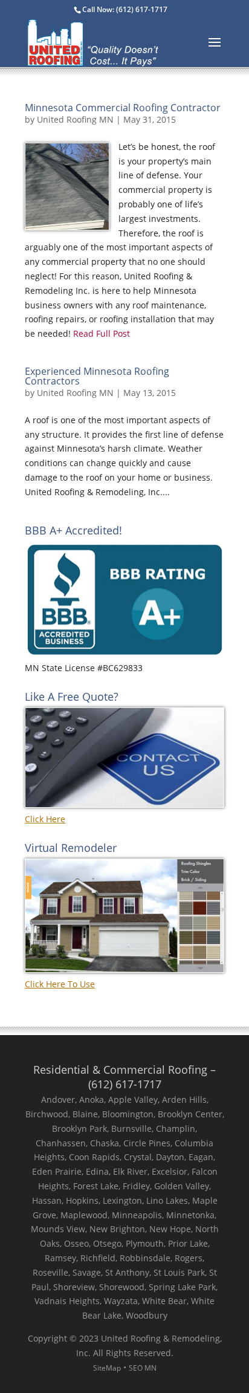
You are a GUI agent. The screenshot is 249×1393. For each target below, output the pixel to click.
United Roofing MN (75, 119)
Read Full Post (100, 333)
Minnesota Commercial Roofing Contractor (123, 107)
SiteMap (107, 1368)
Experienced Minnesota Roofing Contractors (97, 376)
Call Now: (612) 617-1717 (124, 9)
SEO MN (143, 1368)
